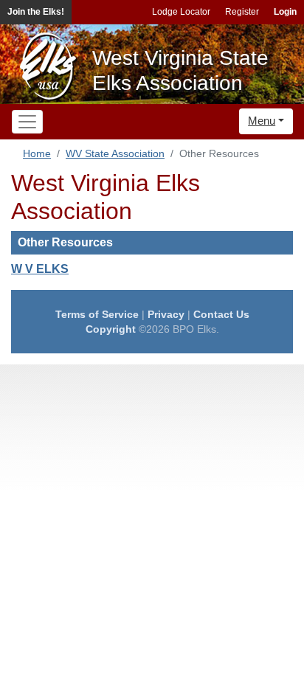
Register (242, 12)
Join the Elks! (35, 12)
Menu (261, 120)
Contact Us (221, 314)
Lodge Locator (181, 12)
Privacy (166, 314)
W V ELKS (40, 269)
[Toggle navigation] (27, 122)
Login (285, 12)
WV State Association (115, 153)
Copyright (111, 329)
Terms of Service (97, 314)
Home (37, 153)
